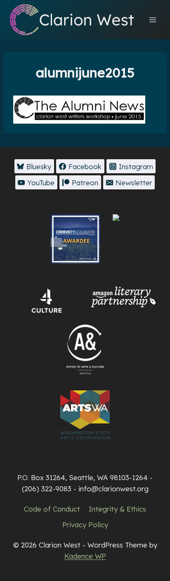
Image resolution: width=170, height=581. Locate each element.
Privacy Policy (85, 524)
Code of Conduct (52, 508)
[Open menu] (152, 19)
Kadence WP (85, 556)
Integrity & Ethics (117, 508)
